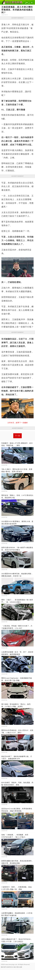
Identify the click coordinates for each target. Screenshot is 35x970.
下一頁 (17, 435)
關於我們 (3, 967)
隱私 (17, 967)
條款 (14, 967)
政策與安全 (10, 967)
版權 (20, 967)
